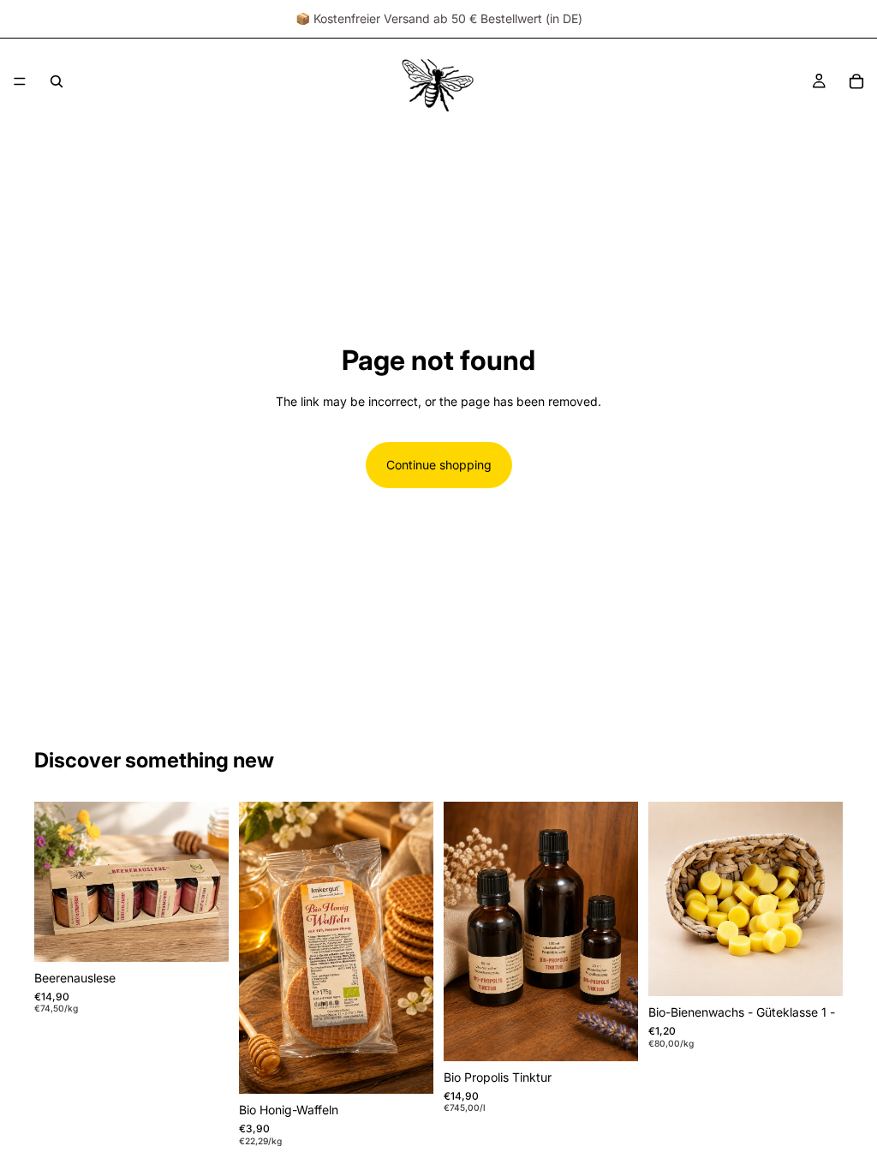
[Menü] (19, 81)
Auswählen (626, 1034)
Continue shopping (439, 464)
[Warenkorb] (856, 81)
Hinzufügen (217, 935)
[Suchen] (56, 81)
